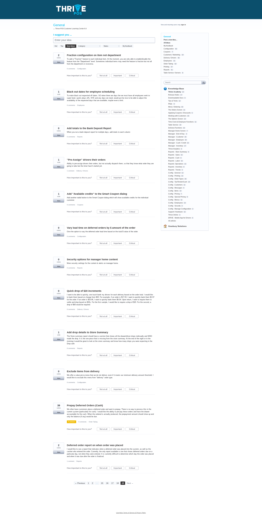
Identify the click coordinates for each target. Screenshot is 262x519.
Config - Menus (174, 200)
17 (112, 483)
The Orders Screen (175, 110)
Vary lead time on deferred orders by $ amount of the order (101, 227)
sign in (183, 24)
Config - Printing (174, 176)
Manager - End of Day (176, 134)
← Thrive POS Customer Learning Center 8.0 (70, 29)
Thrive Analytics (174, 149)
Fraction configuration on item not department (94, 55)
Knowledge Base (176, 89)
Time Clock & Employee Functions (181, 122)
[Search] (204, 82)
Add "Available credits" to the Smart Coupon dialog (97, 193)
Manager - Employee (176, 140)
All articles (172, 221)
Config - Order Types (176, 179)
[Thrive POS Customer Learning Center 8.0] (71, 9)
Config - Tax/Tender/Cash (177, 182)
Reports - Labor (174, 161)
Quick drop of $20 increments (84, 291)
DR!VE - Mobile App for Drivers (179, 218)
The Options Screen (175, 119)
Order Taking (93, 422)
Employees (81, 105)
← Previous (80, 483)
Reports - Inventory (175, 167)
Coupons (80, 205)
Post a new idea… (170, 40)
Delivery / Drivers (82, 171)
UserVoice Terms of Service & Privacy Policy (131, 513)
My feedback (127, 46)
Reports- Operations (175, 164)
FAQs (170, 104)
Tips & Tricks (173, 101)
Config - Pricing (174, 194)
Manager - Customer (176, 137)
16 (107, 483)
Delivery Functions (175, 128)
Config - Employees (175, 203)
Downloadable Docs (175, 98)
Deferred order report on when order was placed (95, 445)
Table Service (173, 125)
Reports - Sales (174, 155)
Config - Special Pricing (177, 197)
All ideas (167, 43)
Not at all (105, 75)
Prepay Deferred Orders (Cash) (85, 405)
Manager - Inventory (175, 146)
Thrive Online (173, 215)
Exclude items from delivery (83, 371)
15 (102, 483)
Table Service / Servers (172, 73)
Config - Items (173, 191)
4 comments (82, 422)
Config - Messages (175, 188)
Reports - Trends (174, 170)
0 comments (71, 69)
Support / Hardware (175, 212)
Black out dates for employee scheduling (91, 91)
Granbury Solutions (177, 226)
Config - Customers (175, 185)
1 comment (70, 171)
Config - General (174, 173)
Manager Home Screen (177, 131)
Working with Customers (177, 116)
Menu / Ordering (174, 107)
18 (118, 483)
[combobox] (183, 82)
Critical (134, 75)
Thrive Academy (174, 92)
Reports (80, 137)
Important (119, 75)
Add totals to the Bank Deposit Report (89, 128)
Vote (58, 62)
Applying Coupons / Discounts (179, 113)
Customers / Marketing (172, 55)
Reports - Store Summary (177, 152)
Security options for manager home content (92, 259)
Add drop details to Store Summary (87, 332)
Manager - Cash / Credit (177, 143)
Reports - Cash (173, 158)
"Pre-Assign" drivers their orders (86, 159)
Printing (166, 67)
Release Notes (173, 95)
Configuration (81, 69)
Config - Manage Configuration (179, 209)
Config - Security (174, 206)
